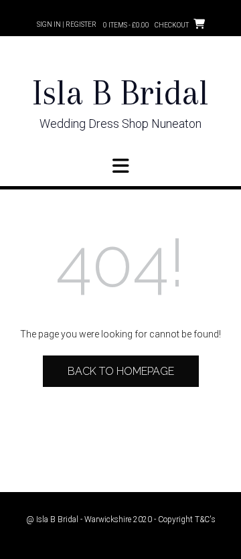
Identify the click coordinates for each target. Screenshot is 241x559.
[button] (120, 166)
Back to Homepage (121, 371)
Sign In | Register (66, 24)
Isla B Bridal (120, 92)
